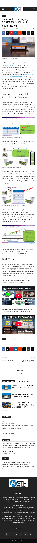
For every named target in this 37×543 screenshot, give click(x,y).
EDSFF (12, 339)
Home (3, 13)
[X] (8, 33)
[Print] (28, 33)
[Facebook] (3, 33)
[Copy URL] (32, 33)
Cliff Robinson (6, 28)
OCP (23, 339)
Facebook (18, 339)
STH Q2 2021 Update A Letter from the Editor (8, 361)
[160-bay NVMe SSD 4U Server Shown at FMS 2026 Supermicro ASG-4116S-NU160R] (6, 405)
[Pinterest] (12, 33)
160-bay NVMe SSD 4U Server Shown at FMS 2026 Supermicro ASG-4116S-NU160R (23, 405)
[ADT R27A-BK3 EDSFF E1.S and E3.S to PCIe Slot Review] (6, 396)
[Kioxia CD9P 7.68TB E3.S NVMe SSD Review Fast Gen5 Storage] (6, 388)
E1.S (8, 339)
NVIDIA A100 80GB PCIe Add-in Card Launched (28, 361)
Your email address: (8, 451)
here (12, 520)
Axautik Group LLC (21, 541)
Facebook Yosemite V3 (9, 65)
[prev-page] (3, 411)
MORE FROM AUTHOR (22, 381)
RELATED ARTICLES (8, 381)
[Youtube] (30, 534)
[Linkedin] (16, 33)
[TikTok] (21, 534)
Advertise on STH (18, 505)
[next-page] (6, 411)
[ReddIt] (20, 33)
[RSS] (16, 534)
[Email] (24, 33)
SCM (27, 339)
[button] (3, 9)
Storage (9, 13)
